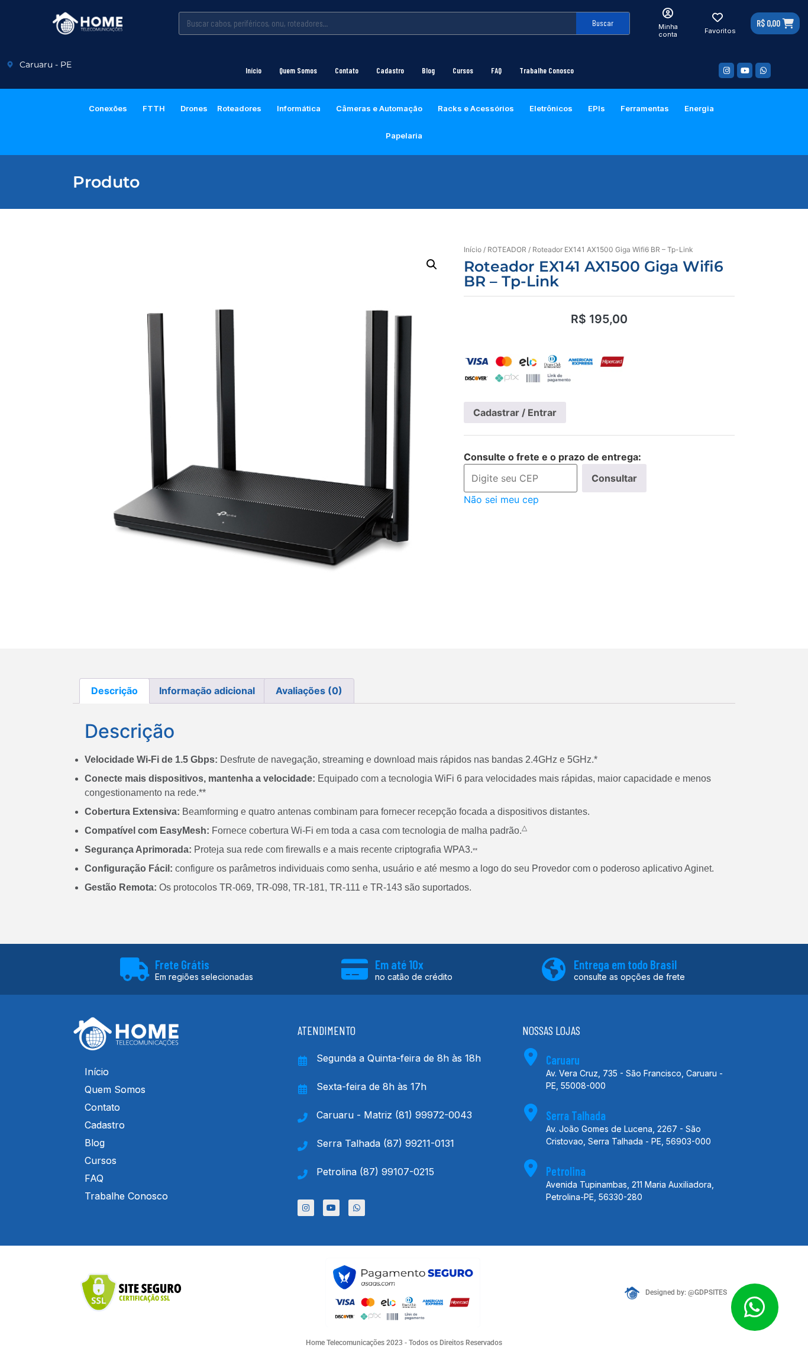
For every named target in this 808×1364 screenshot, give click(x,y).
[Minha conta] (667, 13)
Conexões (108, 108)
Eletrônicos (551, 108)
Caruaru (563, 1060)
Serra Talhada (576, 1115)
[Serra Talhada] (531, 1112)
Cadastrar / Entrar (515, 412)
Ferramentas (644, 108)
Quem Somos (298, 70)
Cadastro (390, 70)
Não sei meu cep (501, 499)
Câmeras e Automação (379, 108)
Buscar (602, 23)
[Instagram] (726, 70)
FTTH (154, 108)
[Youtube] (744, 70)
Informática (299, 108)
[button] (431, 264)
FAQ (496, 70)
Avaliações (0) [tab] (309, 690)
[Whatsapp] (763, 70)
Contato (346, 70)
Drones (194, 108)
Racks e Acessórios (476, 108)
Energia (699, 108)
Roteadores (239, 108)
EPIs (596, 108)
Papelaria (404, 135)
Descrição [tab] (114, 690)
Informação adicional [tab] (207, 690)
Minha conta (668, 30)
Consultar (614, 478)
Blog (428, 70)
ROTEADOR (506, 249)
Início (253, 70)
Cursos (463, 70)
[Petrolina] (531, 1168)
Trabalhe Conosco (546, 70)
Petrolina (566, 1171)
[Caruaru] (531, 1057)
